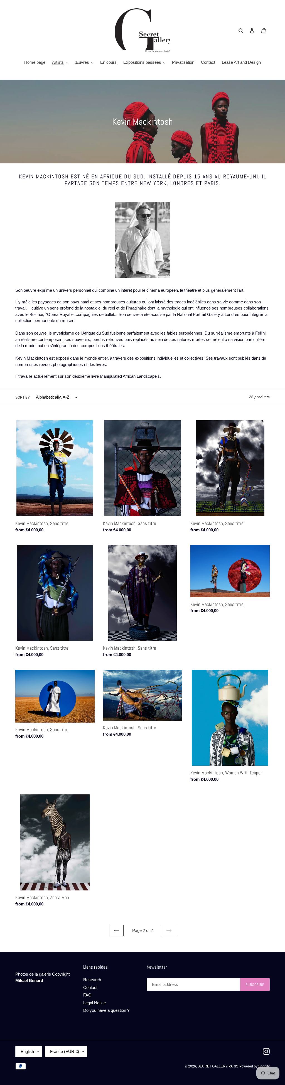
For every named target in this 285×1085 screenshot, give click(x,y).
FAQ (87, 995)
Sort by (22, 397)
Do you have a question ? (106, 1010)
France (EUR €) (64, 1051)
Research (92, 979)
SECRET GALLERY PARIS (218, 1066)
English (27, 1051)
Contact (90, 987)
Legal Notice (94, 1002)
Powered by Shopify (254, 1066)
